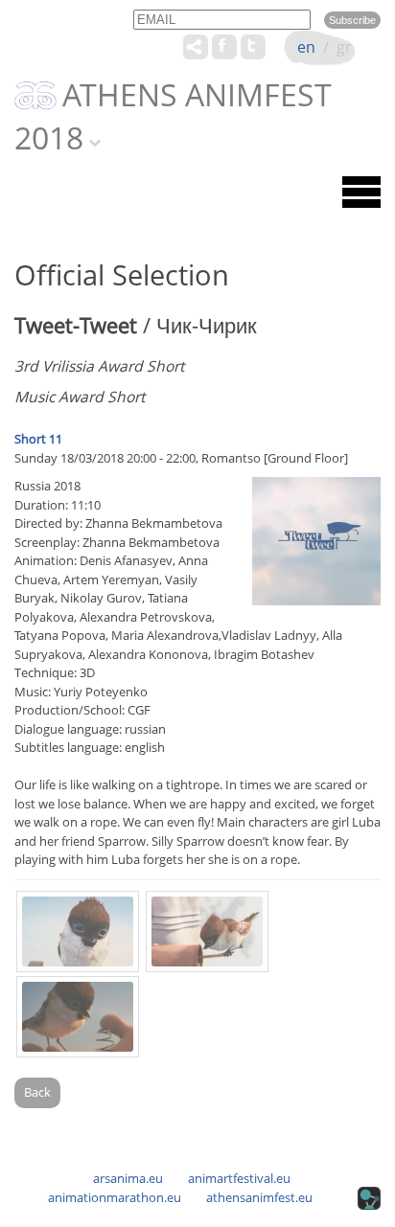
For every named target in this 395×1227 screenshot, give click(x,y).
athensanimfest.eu (259, 1197)
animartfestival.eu (239, 1178)
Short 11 (38, 438)
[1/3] (77, 931)
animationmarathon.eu (114, 1197)
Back (37, 1092)
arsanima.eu (128, 1178)
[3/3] (77, 1017)
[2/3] (207, 931)
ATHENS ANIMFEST (197, 96)
